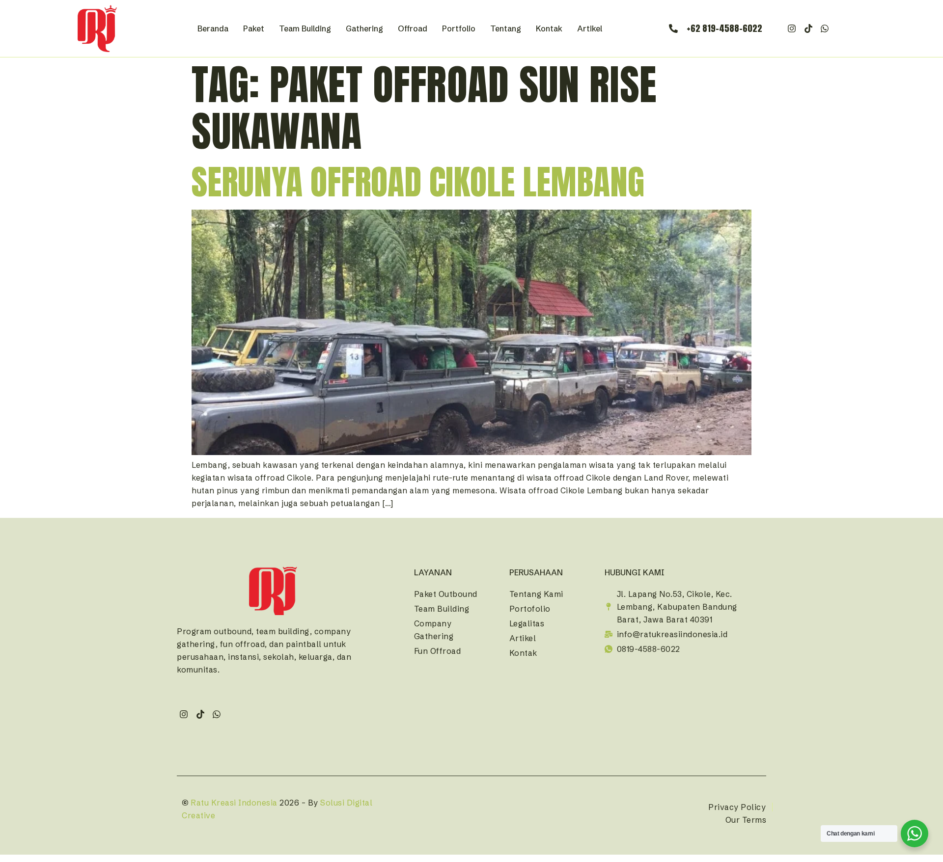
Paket (253, 28)
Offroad (412, 28)
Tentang (505, 28)
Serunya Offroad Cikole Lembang (418, 182)
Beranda (212, 28)
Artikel (589, 28)
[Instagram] (792, 29)
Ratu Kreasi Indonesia (234, 803)
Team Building (305, 28)
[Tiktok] (808, 29)
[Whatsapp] (825, 29)
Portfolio (458, 28)
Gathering (364, 28)
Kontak (549, 28)
